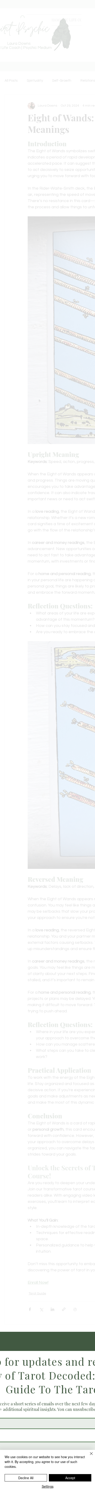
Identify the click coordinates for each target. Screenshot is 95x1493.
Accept (70, 1477)
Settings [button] (47, 1486)
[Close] (88, 1456)
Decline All (25, 1477)
